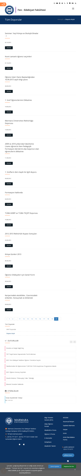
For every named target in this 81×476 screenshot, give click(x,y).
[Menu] (73, 8)
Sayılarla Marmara (69, 425)
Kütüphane (47, 442)
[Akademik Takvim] (60, 3)
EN (72, 3)
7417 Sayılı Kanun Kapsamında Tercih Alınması (21, 354)
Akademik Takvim (50, 446)
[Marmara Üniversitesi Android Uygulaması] (19, 444)
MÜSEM (65, 418)
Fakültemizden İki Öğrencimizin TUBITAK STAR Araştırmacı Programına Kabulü (31, 366)
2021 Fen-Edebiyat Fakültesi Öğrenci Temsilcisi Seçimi (23, 360)
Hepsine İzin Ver (69, 466)
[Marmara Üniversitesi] (9, 10)
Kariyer (65, 429)
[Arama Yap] (75, 3)
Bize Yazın (69, 455)
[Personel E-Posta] (57, 3)
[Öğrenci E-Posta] (54, 3)
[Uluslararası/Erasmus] (62, 3)
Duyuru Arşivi (10, 333)
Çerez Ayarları (55, 466)
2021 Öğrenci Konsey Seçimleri (16, 372)
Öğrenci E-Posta (49, 434)
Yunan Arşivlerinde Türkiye (14, 398)
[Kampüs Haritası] (67, 3)
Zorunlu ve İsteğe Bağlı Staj (15, 348)
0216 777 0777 (68, 449)
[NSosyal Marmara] (68, 461)
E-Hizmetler (48, 438)
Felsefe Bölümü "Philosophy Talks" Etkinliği (20, 378)
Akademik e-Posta (50, 430)
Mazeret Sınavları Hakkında (14, 384)
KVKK (65, 433)
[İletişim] (65, 3)
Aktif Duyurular (11, 329)
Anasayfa (61, 19)
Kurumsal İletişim (68, 421)
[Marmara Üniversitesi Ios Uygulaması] (23, 444)
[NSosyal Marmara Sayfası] (70, 3)
